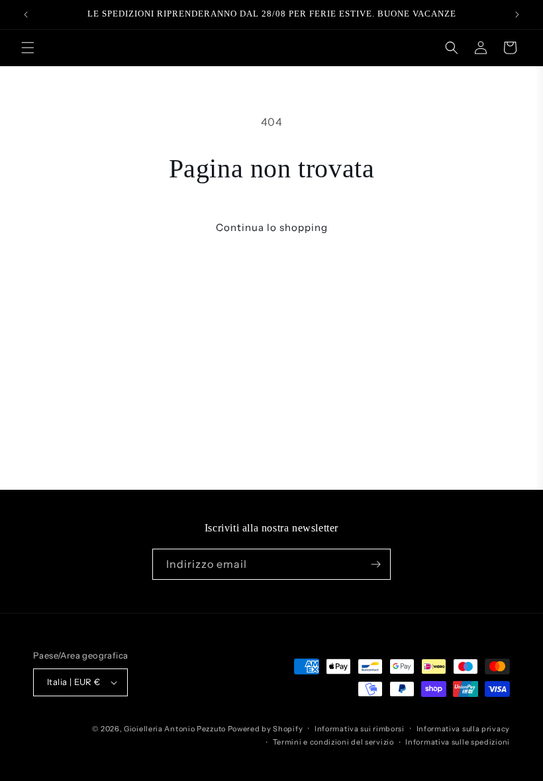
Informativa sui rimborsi (360, 728)
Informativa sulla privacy (464, 728)
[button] (27, 47)
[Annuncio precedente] (25, 14)
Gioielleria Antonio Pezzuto (176, 728)
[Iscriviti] (375, 564)
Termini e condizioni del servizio (333, 742)
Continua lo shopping (272, 227)
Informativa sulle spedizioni (457, 742)
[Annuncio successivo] (517, 14)
